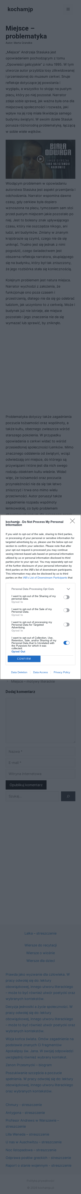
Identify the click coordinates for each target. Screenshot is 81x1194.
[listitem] (40, 589)
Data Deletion (19, 672)
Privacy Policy (62, 672)
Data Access (40, 672)
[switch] (66, 597)
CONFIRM (24, 658)
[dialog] (40, 597)
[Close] (73, 522)
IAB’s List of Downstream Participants (45, 577)
